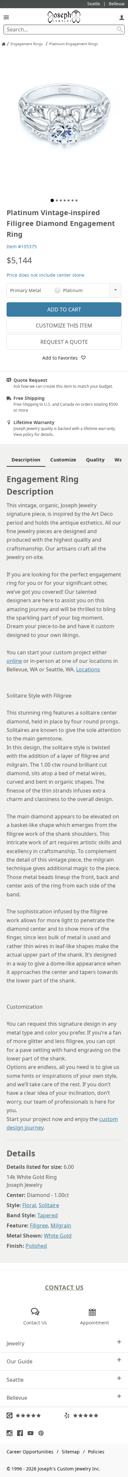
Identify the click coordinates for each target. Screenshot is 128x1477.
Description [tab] (25, 459)
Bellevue (17, 1397)
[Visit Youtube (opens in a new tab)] (32, 1433)
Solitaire (49, 1205)
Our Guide (19, 1361)
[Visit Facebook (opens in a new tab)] (21, 1433)
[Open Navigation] (6, 17)
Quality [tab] (95, 459)
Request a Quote (64, 342)
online (14, 660)
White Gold (58, 1235)
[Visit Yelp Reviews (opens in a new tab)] (92, 1415)
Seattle (15, 1379)
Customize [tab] (63, 459)
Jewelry (15, 1343)
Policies (96, 1452)
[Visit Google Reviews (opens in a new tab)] (35, 1415)
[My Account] (122, 17)
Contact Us (64, 1287)
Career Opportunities (30, 1452)
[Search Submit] (120, 29)
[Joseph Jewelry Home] (4, 44)
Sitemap (71, 1452)
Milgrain (61, 1225)
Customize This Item (64, 325)
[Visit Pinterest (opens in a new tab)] (42, 1433)
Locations (88, 669)
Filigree (39, 1225)
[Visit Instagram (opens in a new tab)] (11, 1433)
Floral (29, 1205)
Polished (36, 1245)
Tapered (47, 1215)
